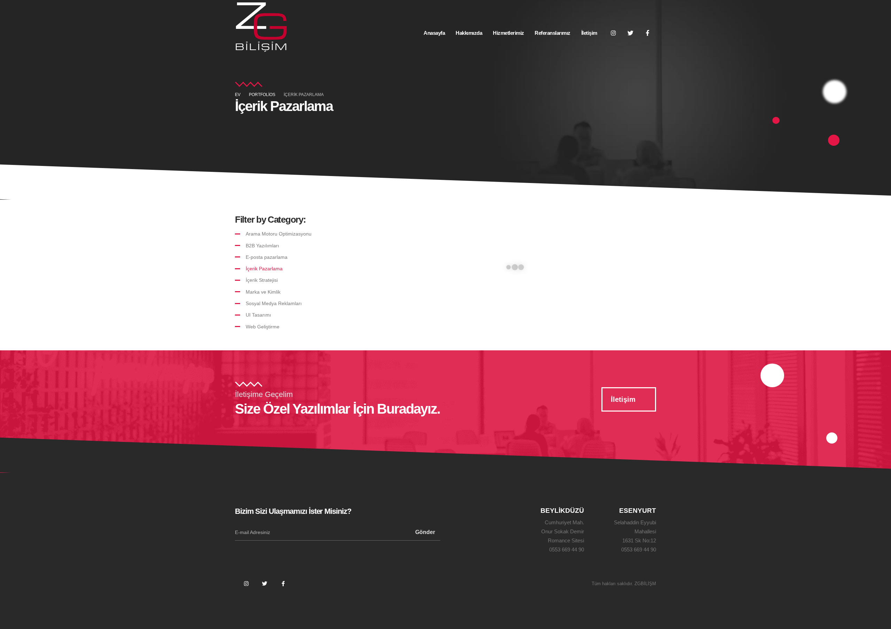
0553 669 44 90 (566, 549)
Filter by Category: (270, 219)
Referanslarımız (552, 33)
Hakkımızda (469, 33)
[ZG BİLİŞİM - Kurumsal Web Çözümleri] (261, 26)
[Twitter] (630, 32)
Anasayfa (434, 33)
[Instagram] (613, 32)
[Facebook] (647, 32)
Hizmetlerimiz (508, 33)
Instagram (246, 583)
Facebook (283, 583)
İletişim (589, 33)
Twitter (264, 583)
